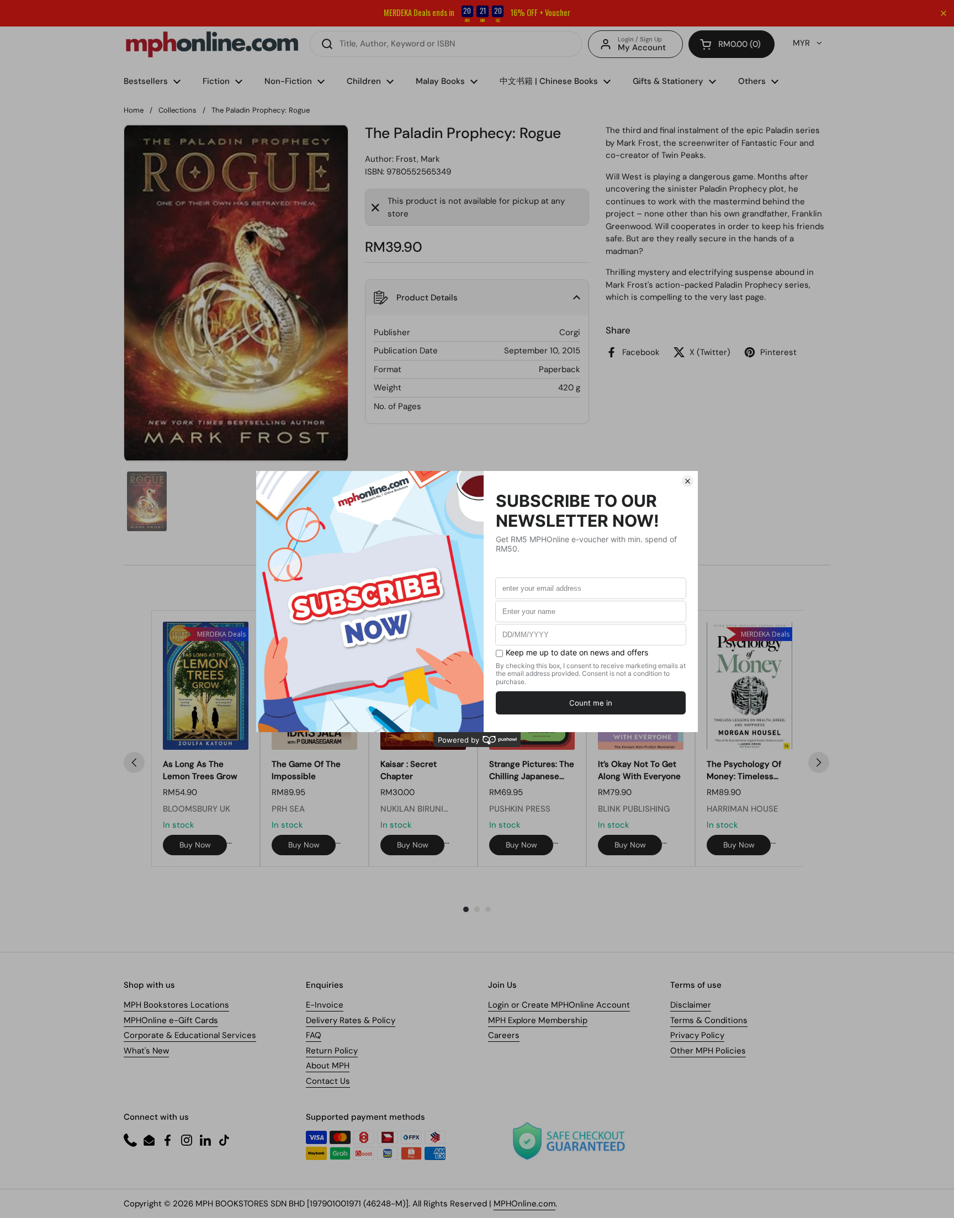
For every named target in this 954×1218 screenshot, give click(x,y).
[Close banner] (943, 13)
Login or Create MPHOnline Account (559, 1004)
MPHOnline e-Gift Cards (171, 1020)
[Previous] (134, 762)
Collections (177, 110)
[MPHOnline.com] (212, 44)
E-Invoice (324, 1004)
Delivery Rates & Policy (350, 1020)
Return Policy (332, 1050)
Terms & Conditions (709, 1020)
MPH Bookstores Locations (176, 1004)
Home (134, 110)
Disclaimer (690, 1004)
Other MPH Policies (708, 1050)
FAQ (313, 1035)
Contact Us (328, 1081)
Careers (504, 1035)
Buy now (195, 845)
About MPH (327, 1065)
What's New (146, 1050)
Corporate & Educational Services (190, 1035)
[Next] (818, 762)
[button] (731, 44)
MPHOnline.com (524, 1203)
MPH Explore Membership (537, 1020)
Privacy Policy (697, 1035)
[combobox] (446, 44)
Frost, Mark (418, 159)
